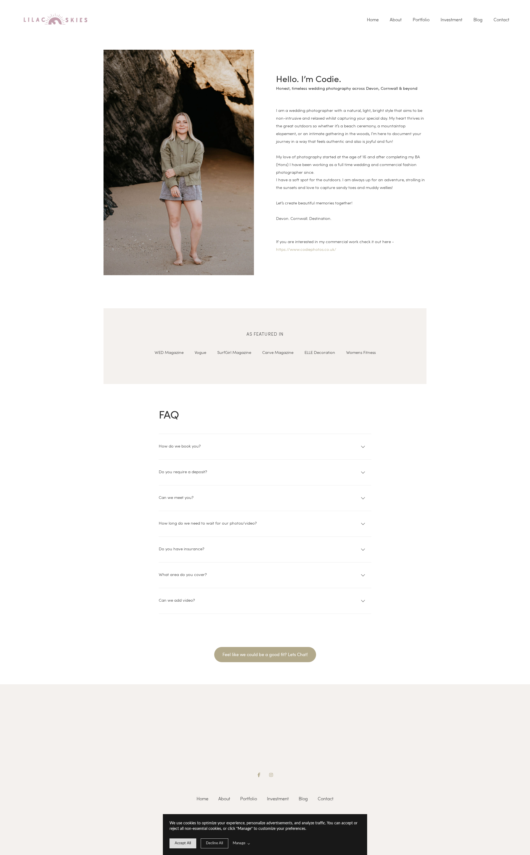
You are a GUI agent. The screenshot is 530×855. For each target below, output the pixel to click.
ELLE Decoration (319, 352)
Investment (451, 19)
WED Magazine (169, 352)
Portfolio (421, 19)
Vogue (200, 352)
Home (373, 19)
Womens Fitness (361, 352)
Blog (478, 19)
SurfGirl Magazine (234, 352)
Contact (501, 19)
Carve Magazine (277, 352)
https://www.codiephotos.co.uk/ (306, 249)
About (396, 19)
